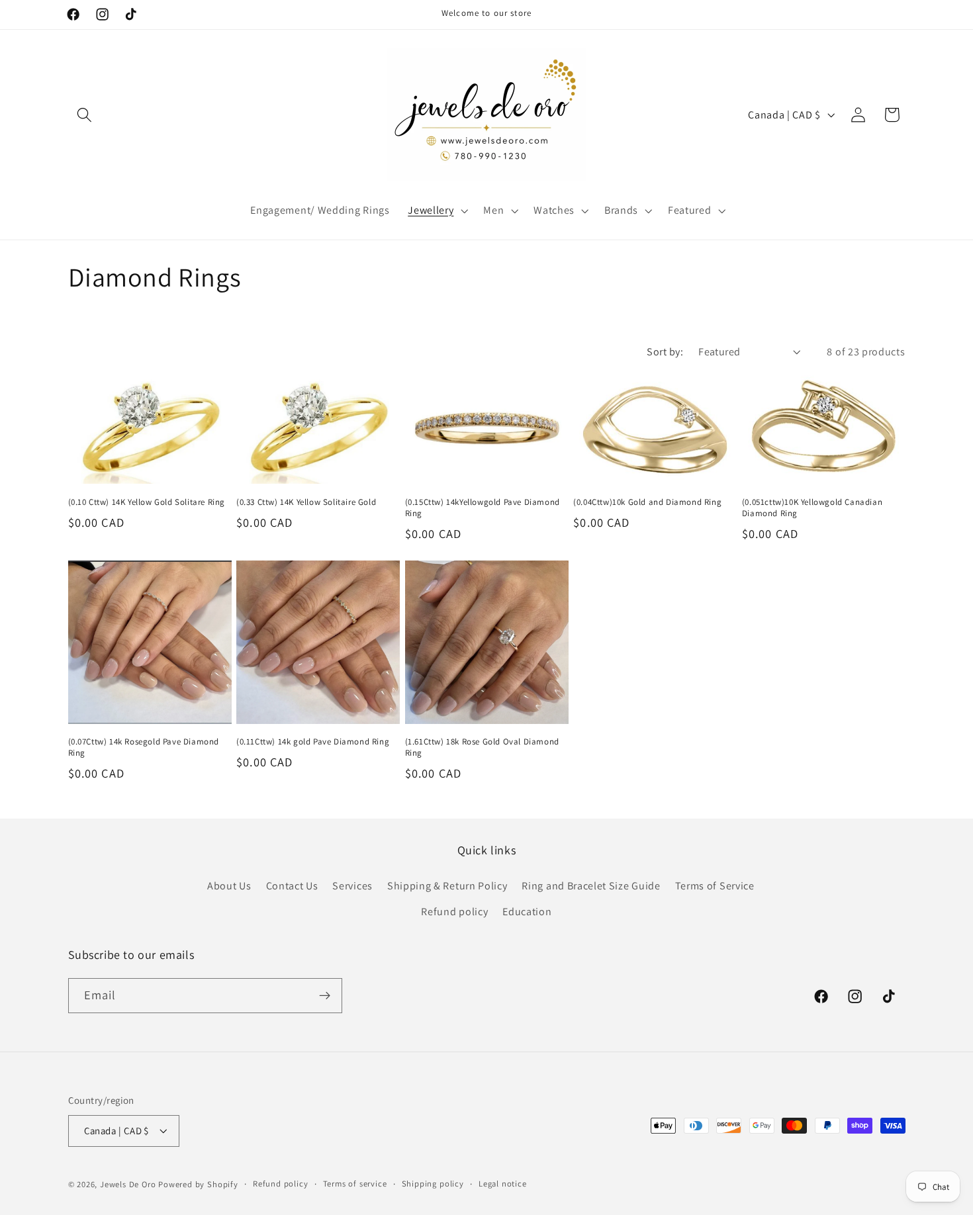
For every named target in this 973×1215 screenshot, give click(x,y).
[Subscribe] (325, 996)
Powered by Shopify (198, 1184)
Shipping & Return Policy (447, 886)
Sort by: (665, 352)
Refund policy (454, 912)
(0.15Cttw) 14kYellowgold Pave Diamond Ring (482, 508)
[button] (85, 115)
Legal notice (503, 1183)
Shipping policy (433, 1183)
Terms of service (355, 1183)
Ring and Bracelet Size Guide (591, 886)
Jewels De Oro (129, 1184)
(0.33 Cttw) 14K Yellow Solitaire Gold (306, 502)
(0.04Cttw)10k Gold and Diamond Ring (647, 502)
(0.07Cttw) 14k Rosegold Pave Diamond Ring (144, 747)
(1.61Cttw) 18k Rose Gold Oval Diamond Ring (482, 747)
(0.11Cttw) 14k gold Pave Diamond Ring (312, 742)
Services (352, 886)
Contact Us (292, 886)
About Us (229, 886)
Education (526, 912)
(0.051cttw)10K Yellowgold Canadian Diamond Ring (812, 508)
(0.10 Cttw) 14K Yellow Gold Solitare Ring (147, 502)
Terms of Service (715, 886)
